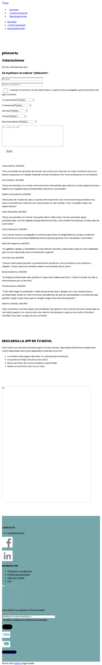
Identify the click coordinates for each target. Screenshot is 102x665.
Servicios (13, 9)
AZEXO (17, 663)
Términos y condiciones (19, 571)
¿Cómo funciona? (18, 13)
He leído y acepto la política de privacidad (25, 619)
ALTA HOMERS (9, 652)
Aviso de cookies (15, 577)
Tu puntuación (9, 99)
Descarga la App (18, 16)
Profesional (8, 105)
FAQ (9, 581)
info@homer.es (16, 533)
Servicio (6, 110)
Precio (5, 116)
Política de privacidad (18, 574)
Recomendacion (10, 121)
